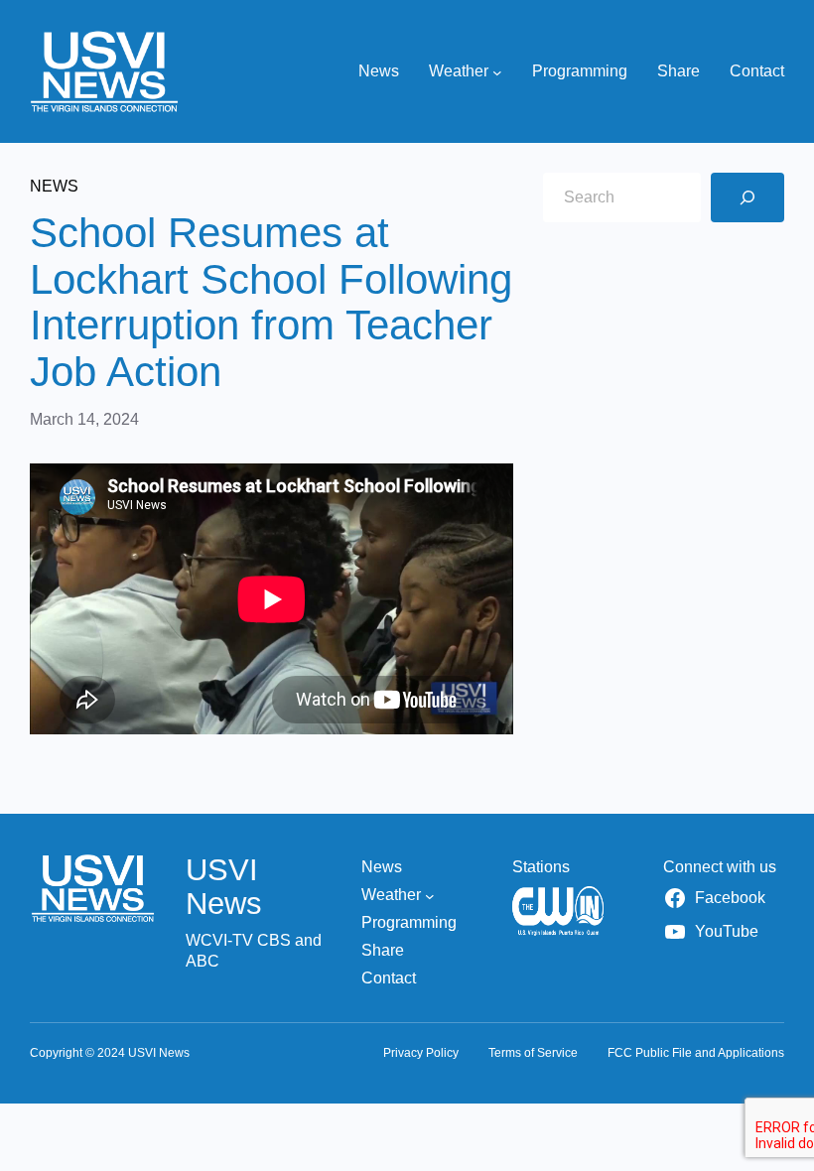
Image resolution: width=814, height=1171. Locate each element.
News (54, 186)
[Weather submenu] (497, 71)
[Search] (747, 197)
